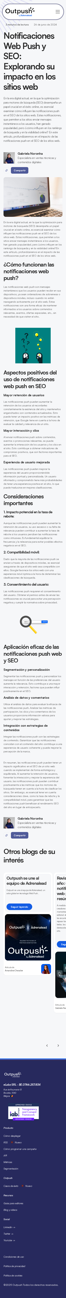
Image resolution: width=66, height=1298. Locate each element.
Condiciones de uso (14, 1256)
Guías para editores (13, 1203)
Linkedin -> (9, 1227)
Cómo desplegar (12, 1135)
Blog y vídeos (10, 1209)
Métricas (8, 1161)
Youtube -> (9, 1240)
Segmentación (11, 1168)
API (5, 1155)
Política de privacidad (14, 1266)
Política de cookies (13, 1275)
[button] (57, 11)
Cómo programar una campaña (20, 1148)
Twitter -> (8, 1233)
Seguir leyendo (19, 906)
